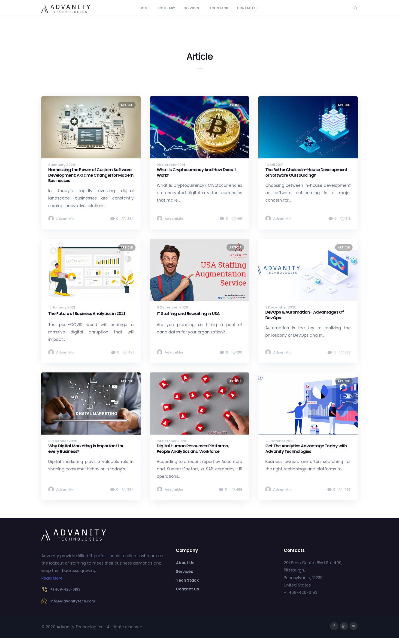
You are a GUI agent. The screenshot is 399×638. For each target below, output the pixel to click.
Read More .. (53, 578)
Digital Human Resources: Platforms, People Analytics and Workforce (193, 448)
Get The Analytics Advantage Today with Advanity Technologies (306, 448)
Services (191, 8)
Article (127, 105)
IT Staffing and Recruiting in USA (188, 313)
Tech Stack (218, 8)
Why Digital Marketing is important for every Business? (85, 448)
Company (166, 8)
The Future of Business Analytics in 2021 (86, 313)
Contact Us (248, 8)
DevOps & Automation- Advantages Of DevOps (304, 314)
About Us (185, 562)
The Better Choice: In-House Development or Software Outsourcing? (306, 172)
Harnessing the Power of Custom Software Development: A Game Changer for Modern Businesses (90, 175)
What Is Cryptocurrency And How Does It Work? (196, 172)
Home (144, 8)
